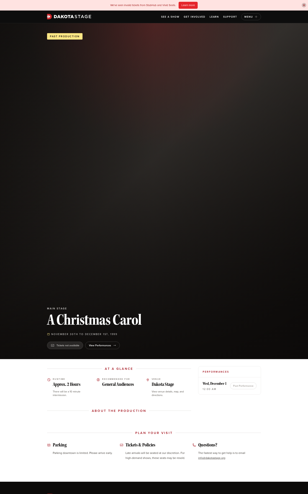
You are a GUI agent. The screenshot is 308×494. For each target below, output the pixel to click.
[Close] (304, 5)
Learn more (188, 5)
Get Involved (194, 17)
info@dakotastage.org (211, 458)
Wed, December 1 (215, 384)
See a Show (170, 17)
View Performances (100, 345)
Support (230, 17)
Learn (214, 17)
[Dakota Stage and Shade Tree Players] (70, 16)
